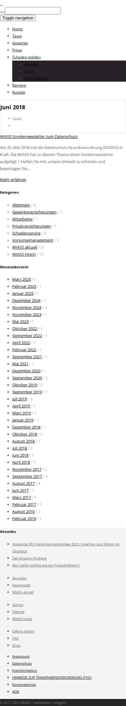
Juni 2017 (20, 490)
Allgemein (21, 205)
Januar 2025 (22, 293)
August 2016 (23, 511)
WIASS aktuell (24, 247)
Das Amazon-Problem (29, 558)
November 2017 (26, 469)
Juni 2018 (20, 455)
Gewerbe (20, 43)
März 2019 (21, 413)
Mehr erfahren (13, 179)
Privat (17, 50)
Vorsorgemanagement (32, 240)
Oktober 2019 (24, 385)
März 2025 (21, 279)
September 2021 (27, 356)
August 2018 (23, 441)
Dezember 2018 (26, 427)
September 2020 (27, 378)
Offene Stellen (23, 631)
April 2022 (21, 342)
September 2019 (27, 392)
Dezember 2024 (26, 300)
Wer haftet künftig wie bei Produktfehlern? (46, 565)
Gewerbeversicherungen (34, 212)
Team (17, 36)
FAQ (15, 638)
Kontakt (18, 92)
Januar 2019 (22, 420)
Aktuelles (19, 578)
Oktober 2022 (24, 328)
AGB (15, 691)
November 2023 (26, 314)
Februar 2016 (24, 518)
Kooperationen (24, 684)
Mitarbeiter (22, 219)
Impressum (21, 656)
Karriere (19, 85)
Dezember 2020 (26, 370)
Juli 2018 (19, 448)
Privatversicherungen (31, 226)
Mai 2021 (20, 363)
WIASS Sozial (22, 618)
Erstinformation (24, 670)
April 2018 (21, 462)
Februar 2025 (24, 286)
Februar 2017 (24, 504)
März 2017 (21, 497)
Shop (16, 645)
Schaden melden (26, 57)
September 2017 (27, 476)
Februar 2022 (24, 349)
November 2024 (26, 307)
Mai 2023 (20, 321)
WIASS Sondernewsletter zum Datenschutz (39, 136)
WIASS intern (24, 254)
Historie (18, 611)
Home (17, 29)
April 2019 (21, 406)
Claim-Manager (36, 78)
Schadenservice (26, 233)
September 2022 (27, 335)
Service (17, 604)
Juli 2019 (19, 399)
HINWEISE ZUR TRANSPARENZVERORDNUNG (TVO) (51, 677)
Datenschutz (22, 663)
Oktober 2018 (24, 434)
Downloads (21, 585)
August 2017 (23, 483)
